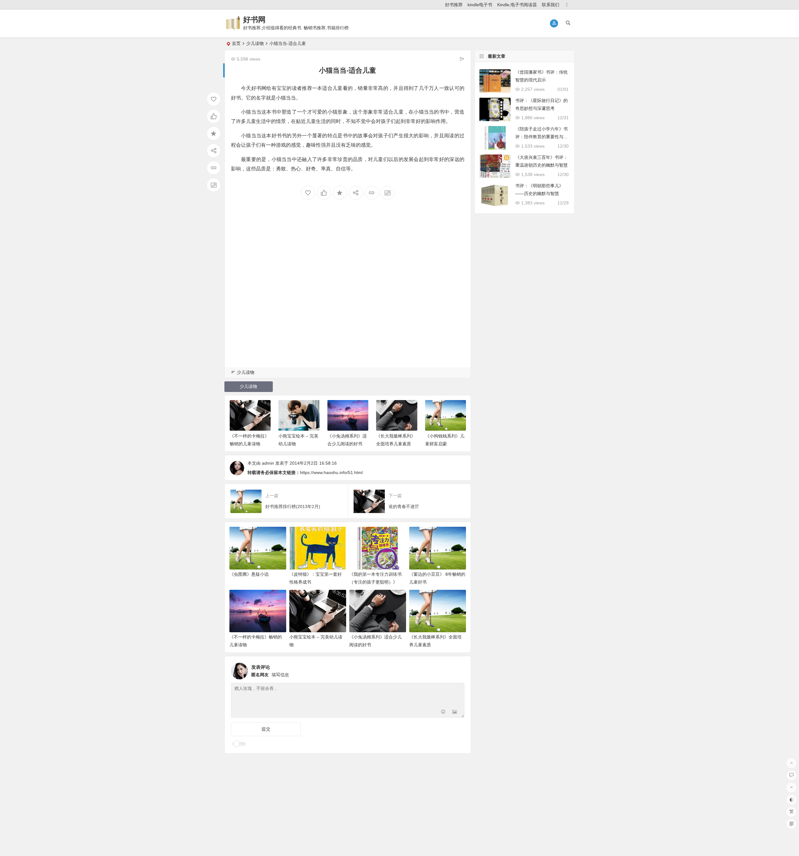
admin (268, 463)
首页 (236, 43)
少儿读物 (255, 43)
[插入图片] (454, 712)
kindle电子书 (480, 4)
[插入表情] (443, 712)
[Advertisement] (348, 293)
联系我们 (550, 4)
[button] (554, 23)
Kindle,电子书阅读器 (517, 4)
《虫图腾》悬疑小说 (249, 574)
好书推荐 (454, 4)
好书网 (254, 19)
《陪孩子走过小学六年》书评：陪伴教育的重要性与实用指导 (541, 136)
